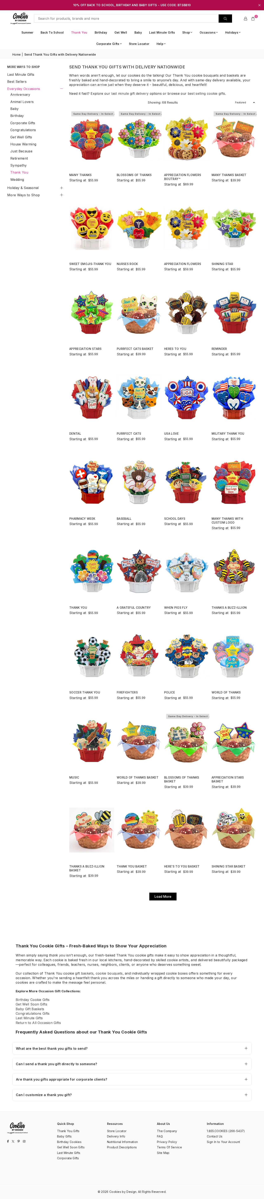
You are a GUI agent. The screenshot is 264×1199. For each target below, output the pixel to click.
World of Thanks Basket (137, 777)
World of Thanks (226, 692)
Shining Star (222, 264)
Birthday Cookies (69, 1142)
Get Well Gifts (21, 137)
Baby (138, 32)
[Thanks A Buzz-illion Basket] (91, 830)
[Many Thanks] (91, 138)
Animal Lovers (22, 102)
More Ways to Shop (23, 195)
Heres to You (175, 348)
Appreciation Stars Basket (228, 779)
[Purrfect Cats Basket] (139, 312)
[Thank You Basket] (139, 830)
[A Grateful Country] (139, 571)
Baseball (124, 518)
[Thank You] (91, 571)
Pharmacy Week (82, 518)
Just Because (21, 151)
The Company (167, 1131)
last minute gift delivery (129, 93)
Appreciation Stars (85, 348)
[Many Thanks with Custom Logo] (234, 482)
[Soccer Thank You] (91, 656)
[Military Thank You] (234, 397)
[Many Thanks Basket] (234, 138)
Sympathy (18, 165)
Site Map (163, 1153)
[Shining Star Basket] (234, 830)
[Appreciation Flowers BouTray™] (186, 138)
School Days (174, 518)
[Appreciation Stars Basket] (234, 741)
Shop (186, 32)
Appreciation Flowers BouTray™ (182, 177)
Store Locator (139, 44)
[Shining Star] (234, 227)
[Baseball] (139, 482)
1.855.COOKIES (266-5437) (226, 1131)
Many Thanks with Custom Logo (227, 520)
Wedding (17, 179)
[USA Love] (186, 397)
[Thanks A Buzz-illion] (234, 571)
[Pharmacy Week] (91, 482)
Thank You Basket (132, 866)
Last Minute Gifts (162, 32)
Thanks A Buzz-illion (229, 607)
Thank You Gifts (68, 1131)
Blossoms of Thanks (134, 175)
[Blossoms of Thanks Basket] (186, 741)
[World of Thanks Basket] (139, 741)
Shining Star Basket (228, 866)
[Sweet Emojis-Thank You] (91, 227)
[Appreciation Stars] (91, 312)
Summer (27, 32)
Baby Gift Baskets (30, 1009)
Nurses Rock (127, 264)
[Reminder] (234, 312)
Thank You (79, 32)
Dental (75, 433)
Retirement (19, 158)
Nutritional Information (122, 1142)
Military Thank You (228, 433)
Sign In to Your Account (223, 1142)
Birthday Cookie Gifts (33, 1000)
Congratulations (23, 130)
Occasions (208, 32)
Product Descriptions (122, 1147)
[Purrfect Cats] (139, 397)
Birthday (101, 32)
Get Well (120, 32)
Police (169, 692)
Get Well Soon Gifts (31, 1004)
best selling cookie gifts (206, 93)
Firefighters (127, 692)
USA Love (171, 433)
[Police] (186, 656)
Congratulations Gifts (33, 1013)
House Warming (23, 144)
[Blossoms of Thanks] (139, 138)
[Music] (91, 741)
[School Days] (186, 482)
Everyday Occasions (23, 89)
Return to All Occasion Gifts (38, 1023)
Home (16, 54)
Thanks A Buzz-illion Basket (86, 868)
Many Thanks (80, 175)
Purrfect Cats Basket (135, 348)
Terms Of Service (169, 1147)
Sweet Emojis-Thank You (90, 264)
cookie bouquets (109, 973)
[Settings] (245, 18)
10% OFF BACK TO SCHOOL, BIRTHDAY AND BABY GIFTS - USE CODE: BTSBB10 (132, 5)
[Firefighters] (139, 656)
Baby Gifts (64, 1136)
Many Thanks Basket (229, 175)
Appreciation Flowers (182, 264)
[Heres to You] (186, 312)
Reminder (219, 348)
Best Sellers (17, 81)
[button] (253, 18)
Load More (162, 896)
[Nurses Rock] (139, 227)
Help (160, 44)
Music (74, 777)
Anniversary (20, 94)
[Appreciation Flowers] (186, 227)
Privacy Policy (167, 1142)
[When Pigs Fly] (186, 571)
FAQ (160, 1136)
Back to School (52, 32)
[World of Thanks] (234, 656)
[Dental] (91, 397)
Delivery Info (116, 1136)
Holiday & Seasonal (23, 188)
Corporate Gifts (107, 44)
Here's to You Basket (181, 866)
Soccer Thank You (84, 692)
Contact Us (214, 1136)
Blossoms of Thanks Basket (181, 779)
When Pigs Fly (175, 607)
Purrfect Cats (129, 433)
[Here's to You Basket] (186, 830)
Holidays (231, 32)
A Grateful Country (134, 607)
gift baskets (84, 973)
